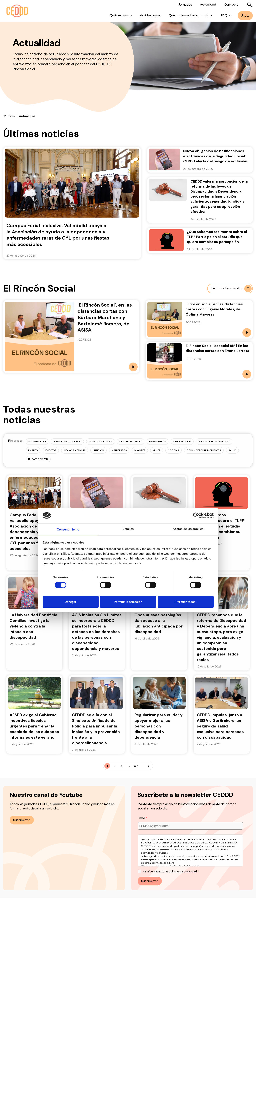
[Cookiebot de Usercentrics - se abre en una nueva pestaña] (196, 516)
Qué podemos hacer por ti (188, 15)
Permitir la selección (128, 601)
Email (142, 818)
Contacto (231, 4)
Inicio (11, 116)
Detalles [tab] (128, 528)
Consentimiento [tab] (68, 529)
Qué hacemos (150, 15)
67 (136, 766)
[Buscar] (249, 5)
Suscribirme (21, 820)
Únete (245, 15)
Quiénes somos (121, 15)
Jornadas (185, 4)
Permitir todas (185, 601)
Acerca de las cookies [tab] (188, 528)
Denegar (70, 601)
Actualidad (208, 4)
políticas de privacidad (183, 871)
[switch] (105, 585)
